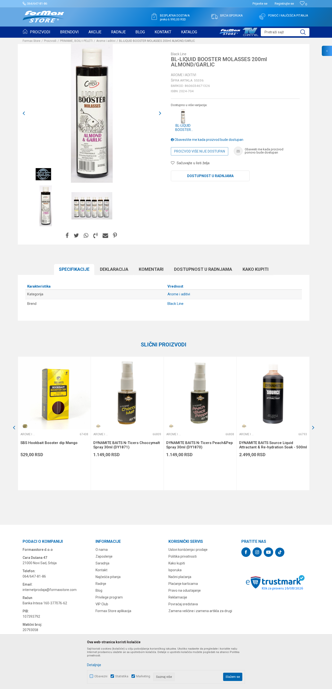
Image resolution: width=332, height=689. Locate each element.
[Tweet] (76, 235)
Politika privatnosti (182, 556)
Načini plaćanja (179, 577)
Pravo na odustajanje (184, 590)
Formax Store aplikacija (113, 611)
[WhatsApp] (86, 235)
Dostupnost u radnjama (210, 176)
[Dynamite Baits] (98, 426)
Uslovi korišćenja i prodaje (188, 550)
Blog (99, 590)
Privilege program (109, 597)
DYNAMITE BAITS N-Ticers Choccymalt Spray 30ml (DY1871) (126, 445)
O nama (102, 550)
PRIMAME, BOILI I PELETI (76, 41)
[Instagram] (257, 552)
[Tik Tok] (279, 552)
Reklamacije (177, 597)
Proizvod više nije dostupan (199, 151)
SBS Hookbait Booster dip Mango (49, 443)
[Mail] (105, 235)
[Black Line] (43, 174)
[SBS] (25, 426)
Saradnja (102, 563)
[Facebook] (67, 235)
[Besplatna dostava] (154, 16)
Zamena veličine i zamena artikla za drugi (200, 611)
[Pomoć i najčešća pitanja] (262, 16)
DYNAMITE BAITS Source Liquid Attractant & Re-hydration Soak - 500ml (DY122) (273, 447)
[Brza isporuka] (214, 16)
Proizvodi (50, 41)
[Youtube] (268, 552)
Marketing (143, 676)
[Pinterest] (115, 235)
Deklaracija (114, 269)
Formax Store (31, 41)
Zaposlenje (104, 556)
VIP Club (102, 604)
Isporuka (175, 570)
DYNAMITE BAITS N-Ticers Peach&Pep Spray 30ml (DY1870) (199, 445)
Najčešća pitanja (108, 577)
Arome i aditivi (105, 41)
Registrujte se (284, 3)
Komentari (151, 269)
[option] (46, 206)
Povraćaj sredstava (183, 604)
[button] (285, 32)
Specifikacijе (74, 269)
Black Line (175, 303)
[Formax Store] (43, 17)
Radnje (101, 584)
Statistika (121, 676)
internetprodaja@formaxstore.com (50, 590)
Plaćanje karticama (183, 584)
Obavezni (100, 676)
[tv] (238, 31)
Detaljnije (94, 665)
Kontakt (101, 570)
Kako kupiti (256, 269)
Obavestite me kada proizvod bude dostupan (208, 140)
